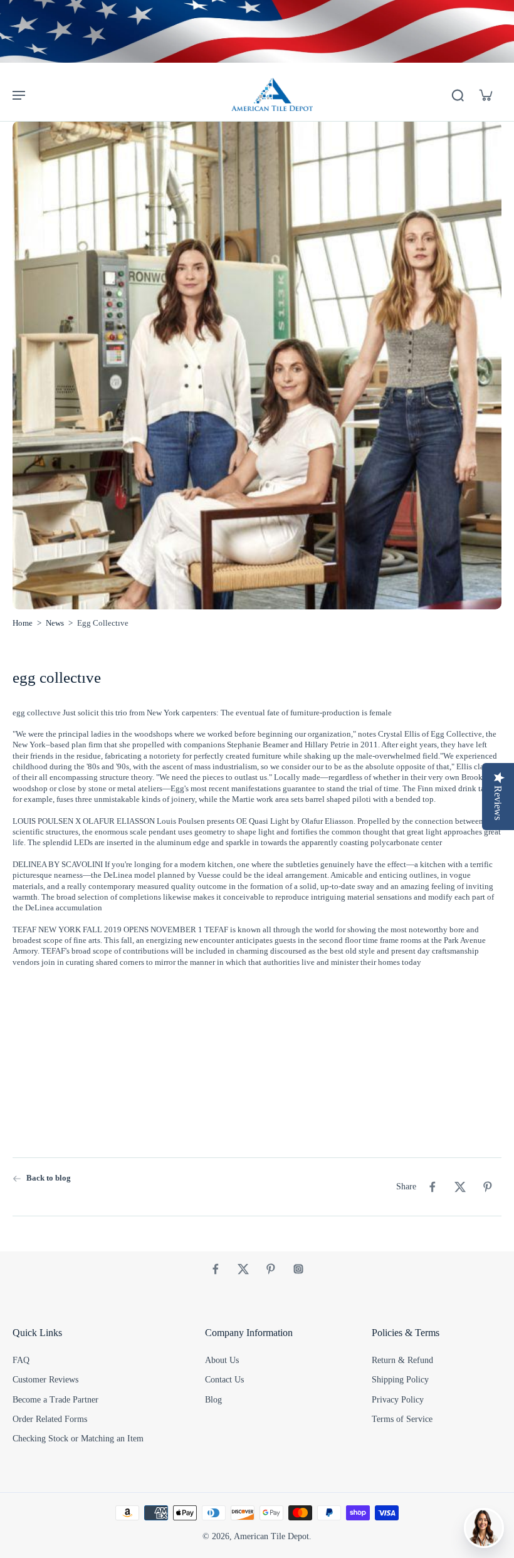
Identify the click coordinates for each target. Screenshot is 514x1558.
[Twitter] (243, 1269)
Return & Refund (402, 1360)
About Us (222, 1360)
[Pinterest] (271, 1269)
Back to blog (48, 1178)
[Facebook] (215, 1269)
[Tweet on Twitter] (460, 1187)
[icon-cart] (485, 94)
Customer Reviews (45, 1379)
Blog (213, 1399)
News (55, 623)
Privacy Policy (398, 1399)
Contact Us (224, 1379)
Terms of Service (402, 1419)
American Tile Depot (271, 1536)
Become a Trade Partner (55, 1399)
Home (23, 623)
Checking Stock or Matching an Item (78, 1438)
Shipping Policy (400, 1379)
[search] (457, 94)
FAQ (21, 1360)
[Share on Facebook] (432, 1187)
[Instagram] (298, 1269)
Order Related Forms (50, 1419)
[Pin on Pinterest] (487, 1187)
